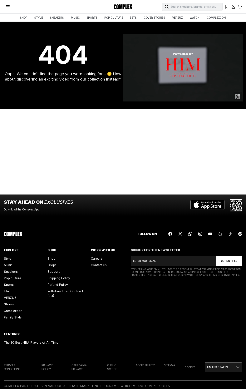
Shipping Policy (58, 278)
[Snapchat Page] (220, 234)
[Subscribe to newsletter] (229, 261)
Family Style (13, 317)
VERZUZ (177, 17)
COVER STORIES (154, 17)
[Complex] (123, 6)
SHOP (23, 17)
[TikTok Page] (230, 234)
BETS (133, 17)
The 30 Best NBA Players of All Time (31, 342)
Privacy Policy (193, 274)
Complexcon (13, 311)
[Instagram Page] (200, 234)
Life (6, 291)
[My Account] (233, 6)
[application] (183, 67)
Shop (51, 258)
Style (7, 258)
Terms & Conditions (12, 367)
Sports (9, 285)
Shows (9, 304)
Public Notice (112, 367)
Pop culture (12, 278)
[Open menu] (8, 7)
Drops (52, 265)
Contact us (99, 265)
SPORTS (91, 17)
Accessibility (145, 365)
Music (8, 265)
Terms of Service (220, 274)
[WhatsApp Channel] (190, 234)
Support (53, 271)
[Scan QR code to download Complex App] (236, 205)
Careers (96, 258)
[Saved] (226, 6)
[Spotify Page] (240, 234)
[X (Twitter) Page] (180, 234)
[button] (223, 367)
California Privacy (79, 367)
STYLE (38, 17)
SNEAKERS (57, 17)
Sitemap (169, 365)
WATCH (194, 17)
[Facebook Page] (170, 234)
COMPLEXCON (216, 17)
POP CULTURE (113, 17)
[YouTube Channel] (210, 234)
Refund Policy (57, 285)
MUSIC (75, 17)
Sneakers (11, 271)
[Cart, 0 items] (240, 6)
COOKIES (190, 367)
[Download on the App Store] (207, 205)
